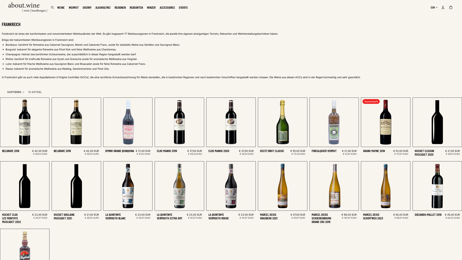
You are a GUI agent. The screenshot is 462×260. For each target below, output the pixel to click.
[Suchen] (52, 7)
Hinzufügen (98, 141)
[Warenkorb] (451, 7)
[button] (16, 92)
